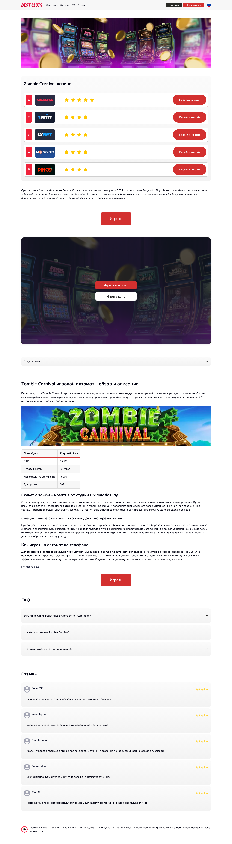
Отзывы (81, 5)
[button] (116, 361)
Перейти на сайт (189, 99)
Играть (116, 218)
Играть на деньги (194, 5)
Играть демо (174, 5)
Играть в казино (116, 285)
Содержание (52, 5)
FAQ (73, 5)
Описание (64, 5)
